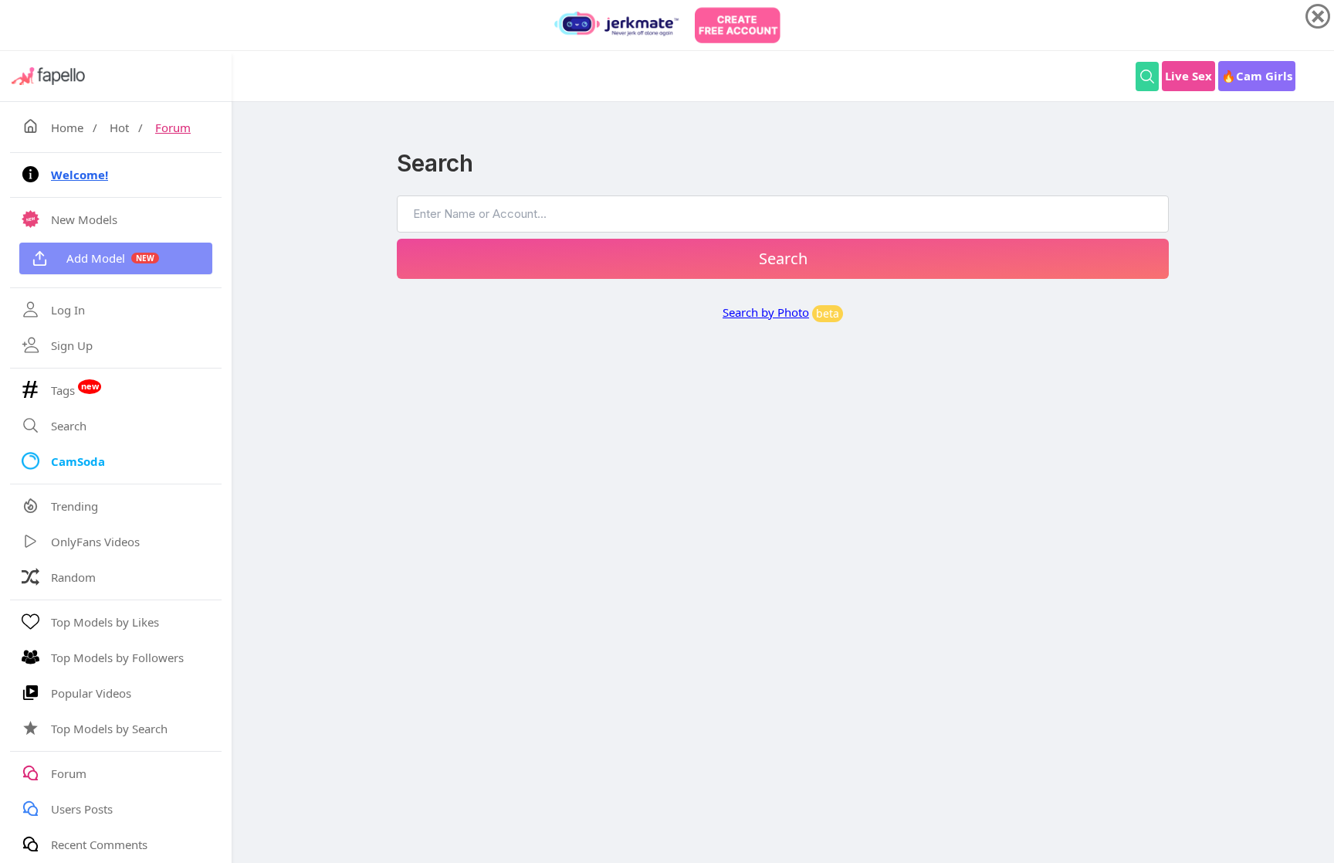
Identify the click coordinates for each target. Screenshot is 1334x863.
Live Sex (1188, 75)
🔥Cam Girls (1256, 75)
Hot (119, 127)
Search (783, 258)
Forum (173, 127)
